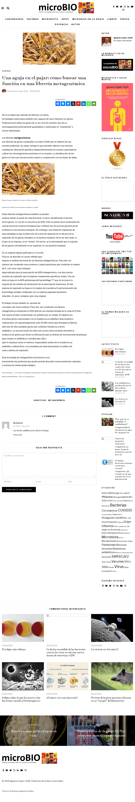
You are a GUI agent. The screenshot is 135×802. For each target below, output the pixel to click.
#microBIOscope (110, 493)
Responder (17, 435)
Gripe (65, 19)
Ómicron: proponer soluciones (120, 441)
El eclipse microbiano (123, 40)
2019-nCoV (107, 500)
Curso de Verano (107, 514)
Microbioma (126, 533)
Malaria (105, 533)
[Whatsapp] (88, 103)
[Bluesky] (68, 103)
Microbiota (50, 19)
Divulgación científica (113, 517)
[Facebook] (58, 103)
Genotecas (40, 400)
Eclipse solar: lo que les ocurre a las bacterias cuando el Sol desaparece (21, 699)
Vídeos (125, 19)
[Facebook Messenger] (63, 103)
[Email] (93, 103)
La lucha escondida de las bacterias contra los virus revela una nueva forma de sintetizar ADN (124, 368)
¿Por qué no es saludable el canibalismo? (122, 422)
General (6, 71)
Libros (112, 19)
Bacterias (118, 505)
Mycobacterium (109, 541)
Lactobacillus (122, 526)
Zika (114, 571)
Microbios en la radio (88, 19)
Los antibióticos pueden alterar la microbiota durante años (123, 387)
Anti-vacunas (117, 501)
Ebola (104, 522)
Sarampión (106, 557)
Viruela (111, 567)
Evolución (112, 522)
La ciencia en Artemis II (121, 400)
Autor (75, 24)
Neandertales (122, 541)
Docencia (61, 24)
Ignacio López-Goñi (123, 38)
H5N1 (116, 526)
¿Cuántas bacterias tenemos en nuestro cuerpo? (123, 464)
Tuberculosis (106, 562)
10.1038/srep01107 (29, 376)
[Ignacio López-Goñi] (106, 41)
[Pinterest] (78, 103)
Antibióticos (127, 501)
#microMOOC (125, 493)
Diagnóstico (117, 514)
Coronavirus (14, 19)
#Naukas (107, 496)
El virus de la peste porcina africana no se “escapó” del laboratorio (111, 699)
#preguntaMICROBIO (122, 497)
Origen (130, 541)
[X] (73, 103)
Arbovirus (105, 506)
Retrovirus (118, 553)
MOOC (121, 538)
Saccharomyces (127, 553)
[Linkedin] (83, 103)
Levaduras (124, 530)
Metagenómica (56, 400)
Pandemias (109, 544)
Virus (119, 566)
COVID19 (125, 510)
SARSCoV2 (120, 556)
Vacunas (33, 19)
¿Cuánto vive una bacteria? (62, 697)
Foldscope (120, 522)
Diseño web (6, 791)
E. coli (128, 518)
